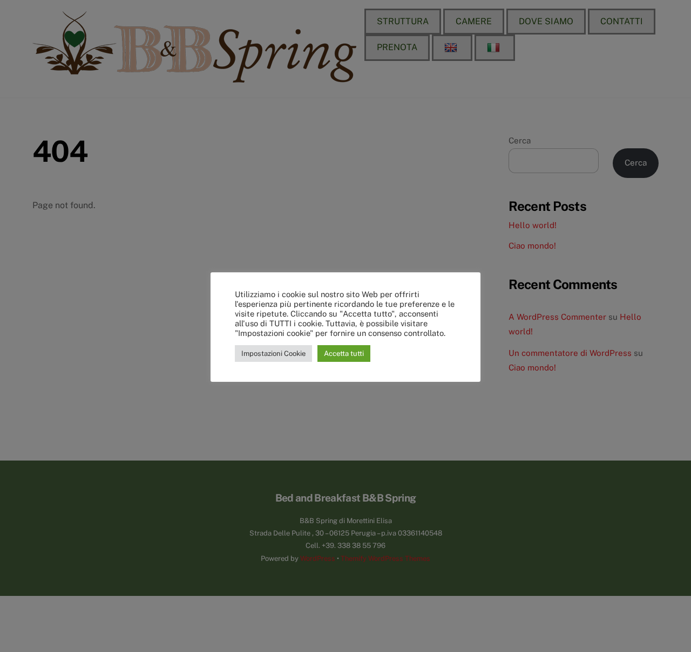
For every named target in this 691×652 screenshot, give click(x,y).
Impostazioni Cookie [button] (273, 353)
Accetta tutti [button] (344, 353)
